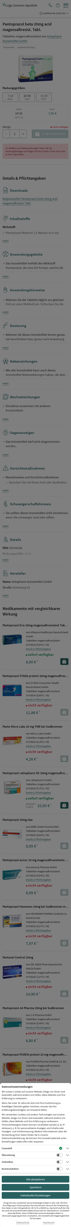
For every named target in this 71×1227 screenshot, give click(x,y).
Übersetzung (8, 1155)
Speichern (36, 1187)
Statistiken (7, 1161)
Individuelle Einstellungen (35, 1195)
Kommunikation (10, 1168)
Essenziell (7, 1148)
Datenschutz (22, 1222)
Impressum (49, 1222)
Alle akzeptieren (35, 1179)
